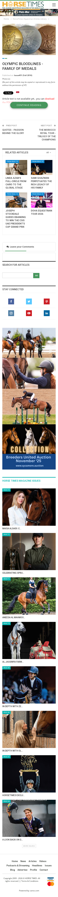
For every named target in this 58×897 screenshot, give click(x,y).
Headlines (37, 777)
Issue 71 (6, 490)
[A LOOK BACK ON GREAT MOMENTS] (29, 729)
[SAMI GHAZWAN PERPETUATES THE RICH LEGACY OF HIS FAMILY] (42, 167)
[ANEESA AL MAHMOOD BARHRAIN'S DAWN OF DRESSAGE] (29, 507)
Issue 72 (6, 446)
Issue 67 (6, 668)
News (23, 772)
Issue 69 (6, 579)
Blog (12, 781)
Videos (42, 772)
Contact (44, 781)
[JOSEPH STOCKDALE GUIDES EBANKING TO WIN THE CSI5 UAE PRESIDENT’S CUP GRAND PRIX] (16, 200)
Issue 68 (6, 624)
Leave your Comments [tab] (19, 246)
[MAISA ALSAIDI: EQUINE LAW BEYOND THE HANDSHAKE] (29, 418)
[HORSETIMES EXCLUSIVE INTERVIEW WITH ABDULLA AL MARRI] (29, 685)
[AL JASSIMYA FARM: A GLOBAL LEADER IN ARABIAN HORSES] (29, 552)
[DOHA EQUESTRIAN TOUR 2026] (42, 200)
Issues (48, 777)
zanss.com (34, 802)
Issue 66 (6, 712)
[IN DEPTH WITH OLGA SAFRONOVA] (29, 640)
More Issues (28, 757)
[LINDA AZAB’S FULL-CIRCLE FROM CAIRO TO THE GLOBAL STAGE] (16, 167)
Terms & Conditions (29, 792)
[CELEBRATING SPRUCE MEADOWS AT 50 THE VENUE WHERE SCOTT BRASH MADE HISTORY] (29, 463)
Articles (33, 772)
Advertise (22, 781)
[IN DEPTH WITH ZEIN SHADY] (29, 596)
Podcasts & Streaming (17, 777)
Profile (33, 781)
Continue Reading (29, 105)
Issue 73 (6, 401)
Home (15, 772)
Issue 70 (6, 535)
